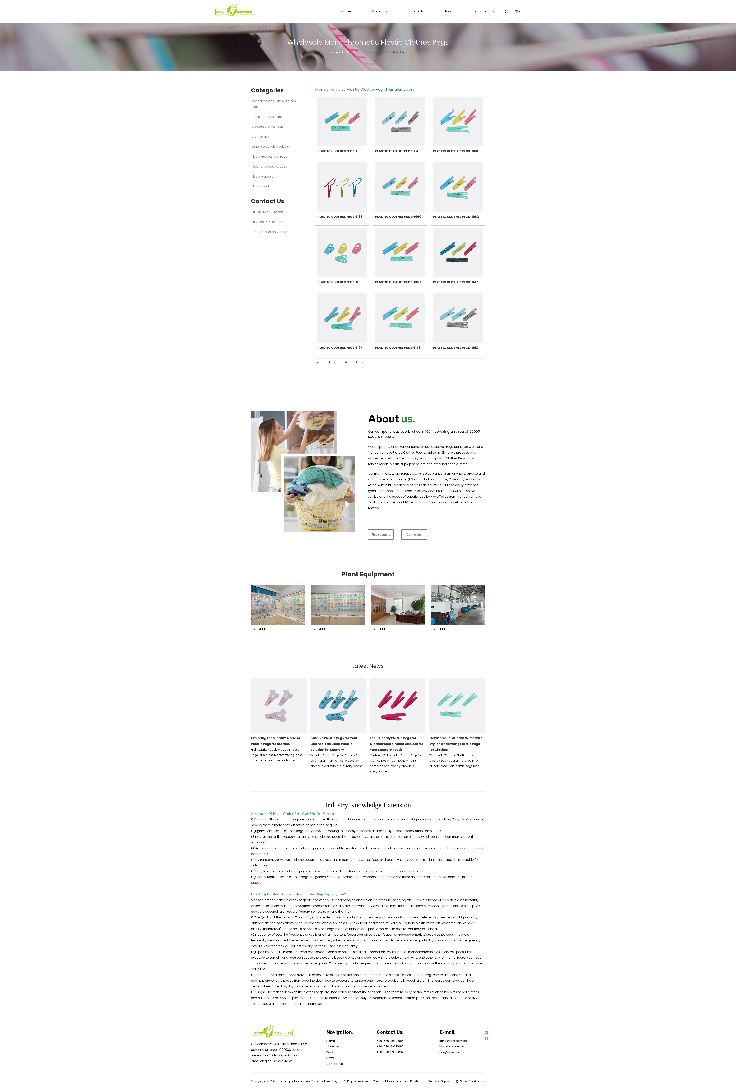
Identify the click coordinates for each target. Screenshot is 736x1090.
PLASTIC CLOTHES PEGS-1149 (398, 151)
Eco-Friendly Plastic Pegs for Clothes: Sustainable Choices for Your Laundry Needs (396, 744)
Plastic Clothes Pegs (287, 813)
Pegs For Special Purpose (269, 166)
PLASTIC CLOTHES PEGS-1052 (456, 216)
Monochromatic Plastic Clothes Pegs (424, 22)
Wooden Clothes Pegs (421, 19)
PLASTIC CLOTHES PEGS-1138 (339, 216)
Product (347, 52)
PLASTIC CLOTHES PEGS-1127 (339, 347)
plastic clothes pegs (291, 900)
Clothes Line (260, 137)
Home (346, 11)
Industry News (456, 21)
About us (379, 11)
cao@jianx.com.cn (452, 1052)
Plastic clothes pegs (294, 877)
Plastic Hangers (262, 176)
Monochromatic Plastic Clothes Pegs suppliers (402, 452)
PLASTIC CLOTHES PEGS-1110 (339, 151)
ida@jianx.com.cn (451, 1046)
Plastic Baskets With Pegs (421, 17)
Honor (379, 21)
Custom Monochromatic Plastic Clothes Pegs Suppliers (397, 1081)
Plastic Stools (261, 186)
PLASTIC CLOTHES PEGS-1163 (455, 347)
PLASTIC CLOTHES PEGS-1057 (398, 282)
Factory (380, 22)
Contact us (484, 11)
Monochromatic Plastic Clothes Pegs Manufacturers (437, 447)
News (449, 11)
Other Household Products (422, 18)
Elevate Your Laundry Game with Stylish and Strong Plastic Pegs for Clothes (455, 744)
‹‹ (318, 362)
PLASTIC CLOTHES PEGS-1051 (339, 282)
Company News (458, 22)
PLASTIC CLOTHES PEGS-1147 (455, 282)
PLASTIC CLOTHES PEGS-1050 (398, 216)
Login (481, 1081)
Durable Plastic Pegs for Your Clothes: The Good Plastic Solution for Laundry (333, 744)
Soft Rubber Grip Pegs (421, 20)
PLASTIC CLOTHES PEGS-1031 (455, 151)
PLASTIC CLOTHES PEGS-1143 (397, 347)
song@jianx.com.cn (453, 1041)
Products (416, 11)
